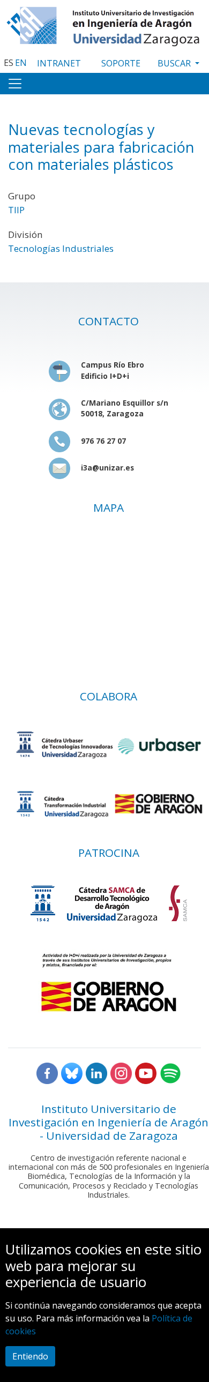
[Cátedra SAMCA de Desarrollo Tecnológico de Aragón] (108, 903)
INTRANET (59, 63)
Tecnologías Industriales (61, 248)
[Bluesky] (72, 1072)
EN (21, 63)
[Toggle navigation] (15, 83)
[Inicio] (104, 24)
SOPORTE (120, 63)
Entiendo (30, 1356)
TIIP (16, 210)
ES (8, 63)
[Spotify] (170, 1072)
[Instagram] (121, 1072)
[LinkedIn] (96, 1072)
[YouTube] (145, 1072)
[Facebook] (47, 1072)
